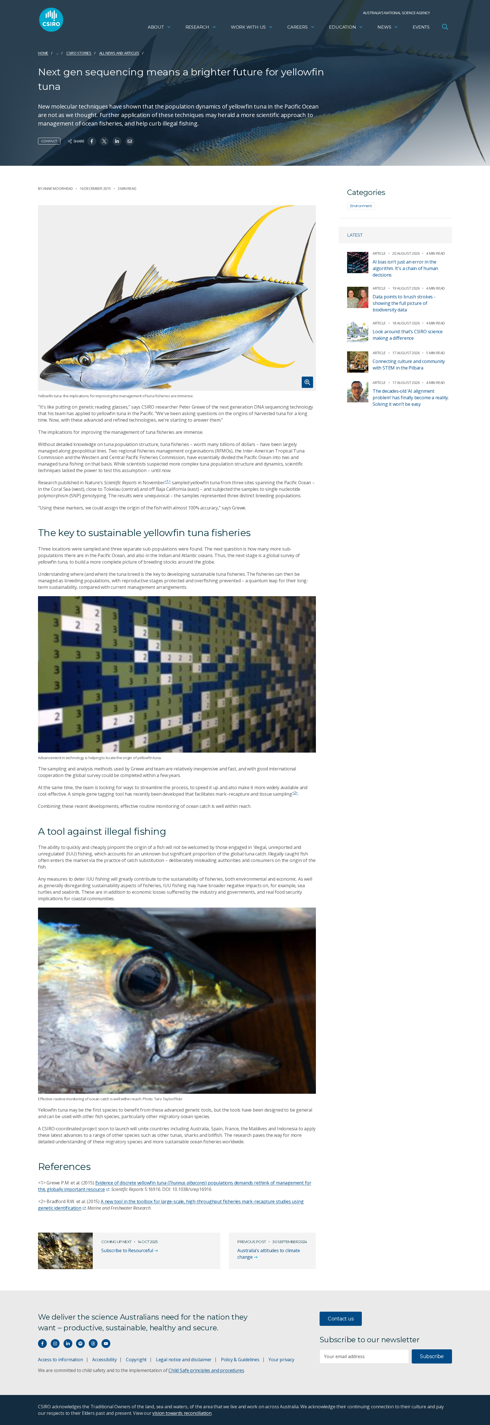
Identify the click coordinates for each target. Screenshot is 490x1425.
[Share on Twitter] (104, 141)
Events (421, 27)
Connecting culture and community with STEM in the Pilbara (409, 364)
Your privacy (281, 1359)
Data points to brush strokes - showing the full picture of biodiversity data (404, 303)
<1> (167, 481)
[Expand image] (177, 297)
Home (43, 53)
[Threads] (93, 1343)
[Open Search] (445, 27)
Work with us (248, 27)
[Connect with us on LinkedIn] (68, 1343)
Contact (49, 141)
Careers (297, 27)
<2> (295, 792)
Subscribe (431, 1356)
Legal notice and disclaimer (184, 1359)
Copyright (136, 1359)
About (156, 27)
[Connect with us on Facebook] (42, 1343)
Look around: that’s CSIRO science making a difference (408, 334)
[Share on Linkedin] (117, 141)
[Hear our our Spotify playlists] (80, 1343)
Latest (355, 235)
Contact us (341, 1319)
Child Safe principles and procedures (206, 1370)
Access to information (60, 1359)
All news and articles (119, 53)
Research (197, 27)
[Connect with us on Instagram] (55, 1343)
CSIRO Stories (78, 53)
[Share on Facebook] (91, 141)
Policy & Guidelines (240, 1359)
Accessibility (104, 1359)
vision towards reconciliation (182, 1413)
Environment (361, 205)
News (384, 27)
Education (342, 27)
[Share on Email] (129, 141)
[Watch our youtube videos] (106, 1343)
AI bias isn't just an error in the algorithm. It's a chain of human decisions (405, 268)
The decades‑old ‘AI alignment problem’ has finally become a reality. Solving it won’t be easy (411, 397)
